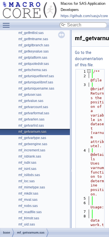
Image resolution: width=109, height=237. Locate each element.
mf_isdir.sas (27, 163)
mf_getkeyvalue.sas (33, 51)
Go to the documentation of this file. (89, 58)
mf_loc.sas (26, 181)
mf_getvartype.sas (32, 138)
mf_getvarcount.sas (33, 107)
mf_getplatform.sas (32, 58)
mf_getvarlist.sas (31, 125)
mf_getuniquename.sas (36, 88)
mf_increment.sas (31, 150)
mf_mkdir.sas (28, 193)
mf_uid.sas (26, 224)
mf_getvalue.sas (30, 101)
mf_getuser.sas (29, 95)
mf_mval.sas (27, 200)
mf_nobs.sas (28, 206)
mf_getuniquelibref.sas (35, 82)
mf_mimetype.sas (31, 187)
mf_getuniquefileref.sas (36, 76)
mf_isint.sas (27, 169)
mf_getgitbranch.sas (33, 45)
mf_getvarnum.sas (32, 132)
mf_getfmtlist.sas (31, 33)
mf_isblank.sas (29, 156)
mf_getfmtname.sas (33, 39)
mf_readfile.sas (30, 212)
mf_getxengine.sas (32, 144)
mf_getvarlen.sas (31, 119)
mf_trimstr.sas (28, 218)
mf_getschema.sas (32, 70)
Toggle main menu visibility (7, 25)
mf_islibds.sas (29, 175)
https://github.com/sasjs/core (84, 16)
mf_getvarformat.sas (33, 113)
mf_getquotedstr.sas (33, 64)
